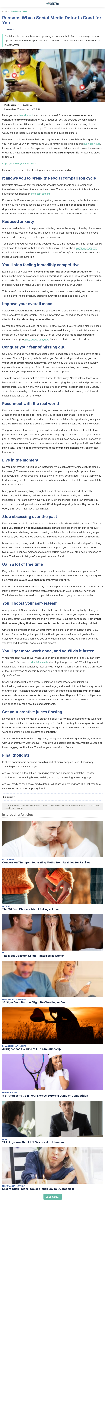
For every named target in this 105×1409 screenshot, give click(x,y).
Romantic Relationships (14, 999)
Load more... (52, 1196)
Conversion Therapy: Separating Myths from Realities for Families (46, 862)
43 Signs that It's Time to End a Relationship (31, 1049)
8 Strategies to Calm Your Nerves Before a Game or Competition (45, 1095)
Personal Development (13, 1186)
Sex (4, 953)
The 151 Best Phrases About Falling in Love (30, 909)
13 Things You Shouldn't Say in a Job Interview (33, 1142)
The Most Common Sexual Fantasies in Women (33, 955)
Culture (5, 11)
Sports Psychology (12, 1093)
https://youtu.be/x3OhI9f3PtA (19, 163)
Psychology (8, 860)
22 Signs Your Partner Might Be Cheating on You (34, 1002)
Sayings (6, 906)
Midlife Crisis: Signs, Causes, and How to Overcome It (38, 1189)
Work (5, 1139)
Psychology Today (19, 11)
